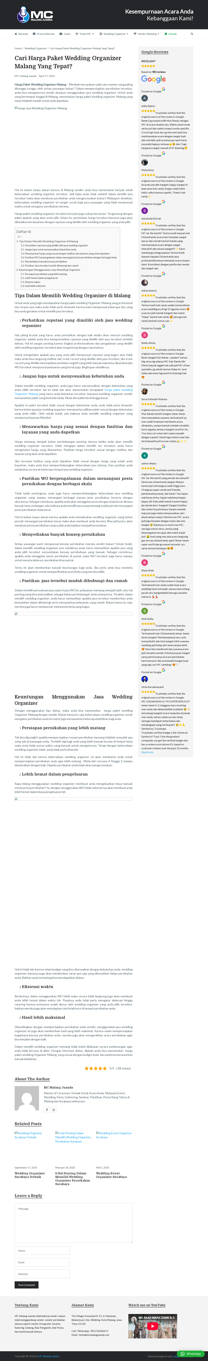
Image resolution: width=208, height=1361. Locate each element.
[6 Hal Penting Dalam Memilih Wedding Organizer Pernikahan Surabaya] (73, 1147)
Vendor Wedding (147, 33)
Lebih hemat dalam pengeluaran (41, 278)
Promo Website (45, 33)
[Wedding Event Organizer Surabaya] (114, 1147)
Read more (147, 752)
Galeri (67, 33)
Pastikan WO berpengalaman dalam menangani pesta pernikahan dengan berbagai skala (71, 257)
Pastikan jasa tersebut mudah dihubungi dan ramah (51, 265)
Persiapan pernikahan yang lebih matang (46, 274)
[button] (191, 1354)
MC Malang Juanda (58, 1087)
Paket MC (85, 33)
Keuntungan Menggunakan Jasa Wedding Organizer (49, 269)
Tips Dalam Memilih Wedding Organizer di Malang (48, 241)
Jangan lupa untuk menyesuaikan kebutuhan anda (50, 249)
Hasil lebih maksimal (35, 286)
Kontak (172, 33)
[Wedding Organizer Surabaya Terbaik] (33, 1147)
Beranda (23, 33)
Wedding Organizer (114, 33)
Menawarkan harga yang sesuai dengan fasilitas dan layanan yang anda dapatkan (67, 253)
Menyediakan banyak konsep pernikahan (46, 261)
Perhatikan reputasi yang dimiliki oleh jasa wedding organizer (56, 245)
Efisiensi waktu (32, 282)
